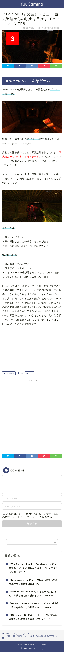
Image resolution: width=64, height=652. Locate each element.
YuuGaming (32, 4)
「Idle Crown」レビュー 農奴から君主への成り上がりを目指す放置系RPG (33, 582)
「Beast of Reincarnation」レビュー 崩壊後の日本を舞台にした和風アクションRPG (34, 605)
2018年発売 (9, 373)
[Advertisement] (32, 414)
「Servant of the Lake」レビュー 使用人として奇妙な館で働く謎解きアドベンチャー (33, 594)
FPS (21, 373)
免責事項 (43, 644)
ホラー (30, 373)
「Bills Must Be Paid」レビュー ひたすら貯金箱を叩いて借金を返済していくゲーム (33, 617)
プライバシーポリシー (25, 644)
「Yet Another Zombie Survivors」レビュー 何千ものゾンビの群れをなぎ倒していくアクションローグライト (34, 568)
